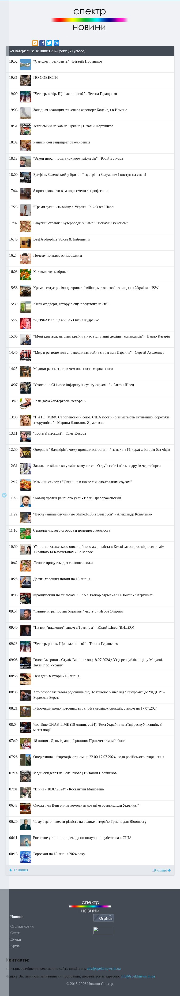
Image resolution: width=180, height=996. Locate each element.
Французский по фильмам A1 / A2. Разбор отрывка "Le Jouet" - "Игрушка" (93, 595)
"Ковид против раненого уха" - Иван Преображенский (77, 498)
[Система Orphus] (104, 917)
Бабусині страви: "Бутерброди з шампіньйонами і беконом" (80, 223)
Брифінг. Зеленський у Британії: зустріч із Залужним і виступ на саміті (89, 175)
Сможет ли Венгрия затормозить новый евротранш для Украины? (86, 805)
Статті (15, 933)
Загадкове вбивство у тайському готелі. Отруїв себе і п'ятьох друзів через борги (97, 466)
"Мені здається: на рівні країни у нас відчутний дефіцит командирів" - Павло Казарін (101, 336)
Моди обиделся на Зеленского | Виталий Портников (75, 773)
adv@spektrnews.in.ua (104, 968)
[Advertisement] (90, 898)
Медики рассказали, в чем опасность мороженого (73, 369)
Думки (15, 939)
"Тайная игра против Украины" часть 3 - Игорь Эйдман (78, 611)
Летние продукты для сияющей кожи (63, 563)
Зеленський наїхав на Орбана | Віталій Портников (73, 126)
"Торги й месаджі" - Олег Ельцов (59, 433)
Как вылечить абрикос (51, 272)
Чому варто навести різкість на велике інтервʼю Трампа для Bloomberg (89, 821)
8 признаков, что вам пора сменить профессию (70, 191)
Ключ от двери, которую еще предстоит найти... (71, 304)
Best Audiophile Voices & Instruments (61, 239)
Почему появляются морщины (57, 255)
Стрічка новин (22, 926)
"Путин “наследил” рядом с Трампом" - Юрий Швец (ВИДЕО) (83, 627)
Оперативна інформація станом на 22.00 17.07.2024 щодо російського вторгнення (98, 757)
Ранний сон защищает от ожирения (61, 142)
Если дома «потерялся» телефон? (59, 401)
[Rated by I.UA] (104, 930)
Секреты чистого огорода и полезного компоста (71, 530)
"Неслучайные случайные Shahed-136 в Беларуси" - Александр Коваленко (92, 514)
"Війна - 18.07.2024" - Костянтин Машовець (68, 789)
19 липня (160, 870)
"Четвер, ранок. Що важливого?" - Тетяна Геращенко (75, 644)
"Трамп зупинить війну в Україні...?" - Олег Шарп (73, 207)
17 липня (20, 870)
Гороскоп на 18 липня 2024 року (59, 854)
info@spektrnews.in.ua (138, 976)
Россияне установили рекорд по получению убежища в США (82, 838)
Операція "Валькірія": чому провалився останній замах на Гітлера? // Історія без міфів (101, 449)
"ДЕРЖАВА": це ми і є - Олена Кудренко (66, 320)
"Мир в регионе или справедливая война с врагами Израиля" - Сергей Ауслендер (98, 352)
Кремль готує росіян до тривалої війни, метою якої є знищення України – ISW (95, 288)
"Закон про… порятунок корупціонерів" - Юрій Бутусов (78, 158)
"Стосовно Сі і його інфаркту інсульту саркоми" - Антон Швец (83, 385)
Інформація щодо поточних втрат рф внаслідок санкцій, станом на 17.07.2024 (95, 708)
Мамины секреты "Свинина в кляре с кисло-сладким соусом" (82, 482)
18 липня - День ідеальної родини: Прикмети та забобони (79, 741)
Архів (15, 946)
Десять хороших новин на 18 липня (61, 579)
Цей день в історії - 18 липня (56, 676)
